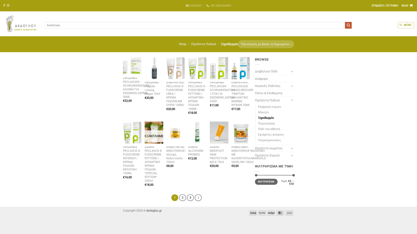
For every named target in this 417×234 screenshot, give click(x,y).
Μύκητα (263, 112)
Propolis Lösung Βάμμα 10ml (152, 90)
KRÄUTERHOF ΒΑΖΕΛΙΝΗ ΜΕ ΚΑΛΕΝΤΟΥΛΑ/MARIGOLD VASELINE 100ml (248, 156)
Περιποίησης (266, 123)
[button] (384, 5)
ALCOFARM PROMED (195, 152)
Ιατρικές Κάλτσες (267, 86)
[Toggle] (292, 71)
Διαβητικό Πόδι (266, 71)
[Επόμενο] (198, 197)
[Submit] (348, 25)
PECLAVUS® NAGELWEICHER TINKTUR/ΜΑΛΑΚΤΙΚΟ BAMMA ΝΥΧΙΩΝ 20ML (242, 96)
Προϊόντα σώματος (269, 148)
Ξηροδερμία (266, 117)
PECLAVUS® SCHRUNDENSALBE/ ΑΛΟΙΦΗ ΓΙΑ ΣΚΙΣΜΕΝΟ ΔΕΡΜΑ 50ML (136, 89)
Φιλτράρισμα (266, 181)
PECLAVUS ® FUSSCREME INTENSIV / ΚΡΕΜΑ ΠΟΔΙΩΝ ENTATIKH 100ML (131, 162)
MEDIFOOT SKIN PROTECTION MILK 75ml (218, 156)
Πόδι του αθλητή (269, 129)
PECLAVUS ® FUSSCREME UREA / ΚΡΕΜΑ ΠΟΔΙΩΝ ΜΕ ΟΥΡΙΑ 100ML (175, 96)
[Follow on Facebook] (4, 5)
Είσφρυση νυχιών (269, 106)
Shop (182, 44)
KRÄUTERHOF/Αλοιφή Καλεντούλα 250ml (176, 156)
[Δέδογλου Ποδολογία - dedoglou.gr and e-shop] (21, 24)
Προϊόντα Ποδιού (203, 44)
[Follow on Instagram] (8, 5)
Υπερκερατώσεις (269, 140)
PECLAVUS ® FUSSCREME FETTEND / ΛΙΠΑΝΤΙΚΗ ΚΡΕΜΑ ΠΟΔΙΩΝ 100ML (196, 97)
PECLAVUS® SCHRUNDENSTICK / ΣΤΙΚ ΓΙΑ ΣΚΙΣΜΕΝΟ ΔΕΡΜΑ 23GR (222, 94)
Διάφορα (261, 79)
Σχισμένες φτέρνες (271, 134)
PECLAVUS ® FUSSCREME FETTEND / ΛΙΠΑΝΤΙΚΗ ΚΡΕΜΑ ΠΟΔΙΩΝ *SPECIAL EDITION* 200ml (153, 165)
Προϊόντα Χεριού (267, 155)
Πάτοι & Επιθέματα (268, 93)
